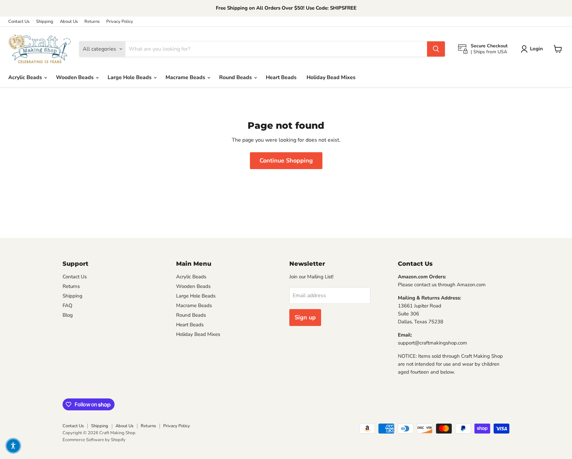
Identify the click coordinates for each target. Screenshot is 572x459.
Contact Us (18, 21)
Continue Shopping (286, 160)
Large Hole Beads (130, 77)
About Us (69, 21)
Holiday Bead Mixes (331, 77)
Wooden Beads (75, 77)
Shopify (118, 440)
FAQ (67, 305)
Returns (92, 21)
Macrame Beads (186, 77)
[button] (13, 446)
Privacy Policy (119, 21)
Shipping (44, 21)
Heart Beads (281, 77)
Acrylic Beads (25, 77)
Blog (68, 315)
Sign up (305, 317)
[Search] (436, 49)
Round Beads (236, 77)
